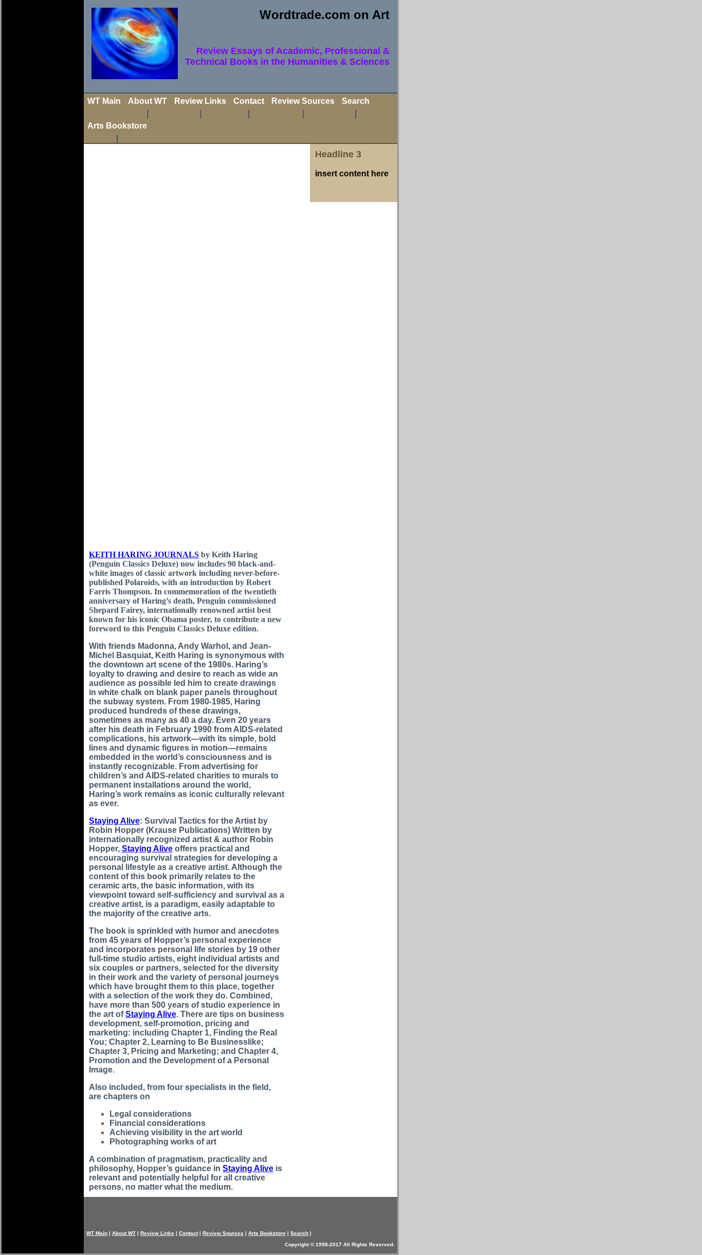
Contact (248, 101)
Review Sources (303, 101)
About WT (147, 101)
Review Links (200, 101)
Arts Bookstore (117, 125)
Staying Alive (147, 848)
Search (356, 101)
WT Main (104, 101)
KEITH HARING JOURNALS (144, 554)
